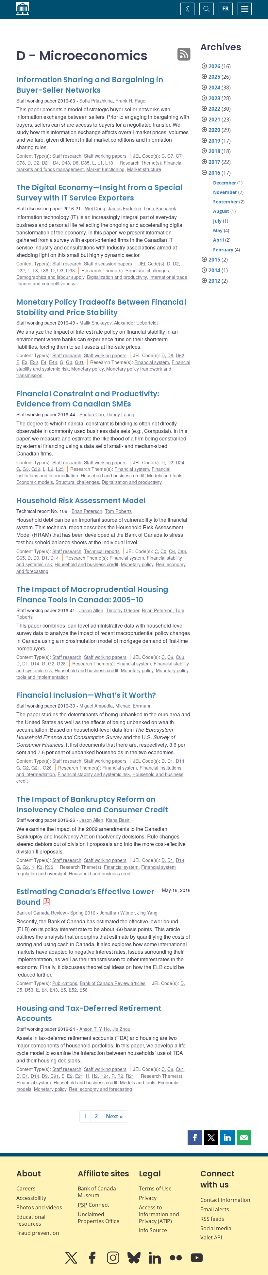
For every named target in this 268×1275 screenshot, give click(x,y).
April (218, 240)
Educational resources (30, 1220)
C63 (181, 551)
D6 (170, 355)
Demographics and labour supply (50, 277)
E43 (54, 989)
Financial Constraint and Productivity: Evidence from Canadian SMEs (87, 399)
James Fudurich (124, 208)
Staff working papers (105, 155)
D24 (180, 462)
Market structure (144, 169)
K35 (49, 867)
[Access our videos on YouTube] (197, 1262)
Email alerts (214, 1209)
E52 (73, 989)
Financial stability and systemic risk (94, 774)
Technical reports (102, 551)
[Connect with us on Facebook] (92, 1262)
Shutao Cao (91, 414)
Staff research (66, 155)
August (221, 211)
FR (225, 8)
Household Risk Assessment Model (81, 501)
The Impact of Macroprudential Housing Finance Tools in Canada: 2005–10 (92, 594)
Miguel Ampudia (96, 705)
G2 (51, 663)
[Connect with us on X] (71, 1262)
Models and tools (164, 475)
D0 (36, 557)
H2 (95, 1076)
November (225, 192)
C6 (172, 551)
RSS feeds (212, 1218)
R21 (130, 1076)
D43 (65, 162)
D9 (45, 1076)
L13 (109, 162)
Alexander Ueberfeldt (136, 322)
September (225, 202)
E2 (70, 1076)
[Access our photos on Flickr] (176, 1262)
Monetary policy (87, 368)
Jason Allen (91, 610)
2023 (214, 98)
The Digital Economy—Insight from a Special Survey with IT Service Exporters (99, 193)
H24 (104, 1076)
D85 (85, 162)
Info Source (153, 1230)
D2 (36, 162)
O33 (70, 270)
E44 (53, 362)
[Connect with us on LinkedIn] (155, 1262)
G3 (26, 469)
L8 (35, 270)
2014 (214, 270)
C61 (180, 1069)
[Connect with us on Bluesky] (134, 1262)
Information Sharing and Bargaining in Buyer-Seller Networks (89, 85)
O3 (60, 270)
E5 (63, 989)
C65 (20, 557)
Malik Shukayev (95, 322)
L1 (100, 162)
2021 (214, 119)
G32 (35, 469)
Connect (93, 1204)
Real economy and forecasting (100, 1089)
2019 (214, 140)
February (223, 250)
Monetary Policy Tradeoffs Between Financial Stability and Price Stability (101, 307)
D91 (54, 1076)
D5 (19, 989)
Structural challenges (147, 270)
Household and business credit (112, 475)
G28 (61, 663)
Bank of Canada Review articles (112, 983)
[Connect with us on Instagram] (113, 1262)
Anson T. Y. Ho (94, 1029)
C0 (163, 551)
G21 (35, 767)
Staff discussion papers (108, 263)
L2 (50, 469)
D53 (29, 989)
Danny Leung (120, 414)
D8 (75, 162)
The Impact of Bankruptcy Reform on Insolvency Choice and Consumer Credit (92, 804)
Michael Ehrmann (133, 705)
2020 (214, 130)
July (217, 221)
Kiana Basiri (118, 820)
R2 (120, 1076)
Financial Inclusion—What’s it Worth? (86, 695)
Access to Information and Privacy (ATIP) (159, 1214)
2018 (214, 151)
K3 (39, 867)
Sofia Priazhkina (96, 100)
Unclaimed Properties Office (98, 1218)
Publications (64, 983)
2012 (214, 280)
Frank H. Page (130, 100)
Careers (26, 1188)
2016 (214, 172)
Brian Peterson (87, 511)
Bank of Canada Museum (97, 1192)
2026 (214, 66)
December (224, 183)
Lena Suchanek (160, 208)
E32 (34, 362)
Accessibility (31, 1198)
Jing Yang (147, 912)
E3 (24, 362)
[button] (195, 1137)
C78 (20, 162)
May (218, 230)
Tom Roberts (118, 511)
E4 (43, 362)
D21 (46, 162)
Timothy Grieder (122, 610)
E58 (83, 989)
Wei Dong (95, 208)
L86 (44, 270)
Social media (215, 1228)
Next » (114, 1116)
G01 (79, 362)
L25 (60, 469)
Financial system (151, 362)
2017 (214, 162)
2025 (214, 76)
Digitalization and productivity (117, 277)
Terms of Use (155, 1188)
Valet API (211, 1237)
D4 (56, 162)
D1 (45, 557)
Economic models (34, 482)
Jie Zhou (121, 1029)
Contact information (225, 1199)
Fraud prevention (37, 1232)
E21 (79, 1076)
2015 (214, 259)
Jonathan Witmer (117, 912)
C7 (170, 155)
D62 (180, 355)
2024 (214, 87)
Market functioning (105, 169)
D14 (54, 557)
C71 (180, 155)
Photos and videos (39, 1207)
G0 (69, 362)
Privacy (148, 1198)
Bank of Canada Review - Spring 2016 (55, 912)
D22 (20, 270)
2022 (214, 108)
